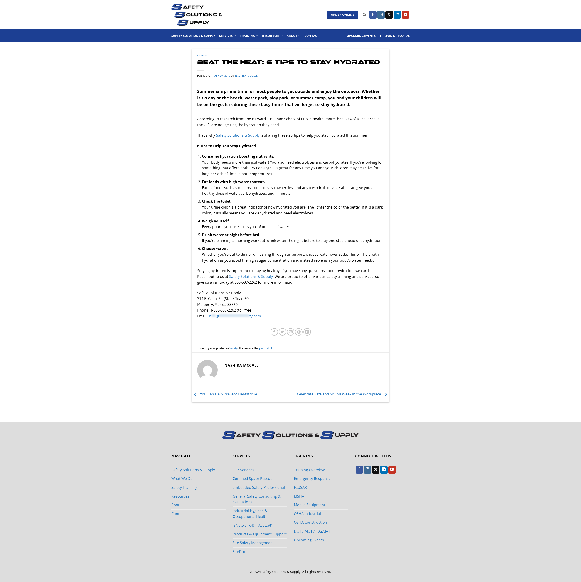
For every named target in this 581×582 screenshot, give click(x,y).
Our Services (243, 469)
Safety (202, 55)
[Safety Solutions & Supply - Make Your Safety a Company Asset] (196, 15)
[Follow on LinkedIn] (397, 15)
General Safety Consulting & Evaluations (257, 499)
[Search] (364, 14)
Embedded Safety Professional (259, 487)
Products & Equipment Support (260, 534)
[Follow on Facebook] (373, 15)
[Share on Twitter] (282, 332)
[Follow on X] (389, 15)
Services (226, 36)
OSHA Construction (310, 522)
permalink (266, 348)
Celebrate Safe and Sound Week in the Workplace (339, 394)
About (292, 36)
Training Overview (309, 469)
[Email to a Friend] (290, 332)
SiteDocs (240, 551)
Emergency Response (312, 478)
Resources (270, 36)
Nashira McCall (246, 75)
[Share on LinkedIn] (307, 332)
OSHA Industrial (307, 513)
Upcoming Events (361, 36)
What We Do (182, 478)
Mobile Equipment (309, 504)
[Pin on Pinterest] (299, 332)
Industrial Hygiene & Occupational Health (250, 513)
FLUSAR (300, 487)
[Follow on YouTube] (405, 15)
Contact (312, 36)
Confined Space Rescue (252, 478)
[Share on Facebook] (274, 332)
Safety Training (184, 487)
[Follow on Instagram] (381, 15)
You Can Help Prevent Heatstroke (228, 394)
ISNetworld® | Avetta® (252, 525)
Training (247, 36)
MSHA (299, 496)
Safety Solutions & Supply (193, 36)
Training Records (395, 36)
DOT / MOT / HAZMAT (312, 531)
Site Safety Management (253, 542)
